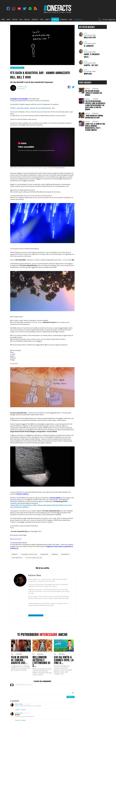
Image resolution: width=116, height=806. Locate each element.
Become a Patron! (16, 539)
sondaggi (63, 19)
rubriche (55, 19)
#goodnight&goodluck (36, 615)
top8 (41, 19)
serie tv (47, 19)
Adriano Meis (22, 87)
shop (70, 19)
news (8, 19)
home (3, 19)
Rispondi (17, 709)
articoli (14, 19)
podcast (27, 19)
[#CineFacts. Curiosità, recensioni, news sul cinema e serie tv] (57, 13)
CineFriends (78, 19)
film (20, 19)
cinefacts (35, 19)
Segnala (23, 709)
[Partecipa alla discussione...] (45, 688)
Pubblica (70, 697)
